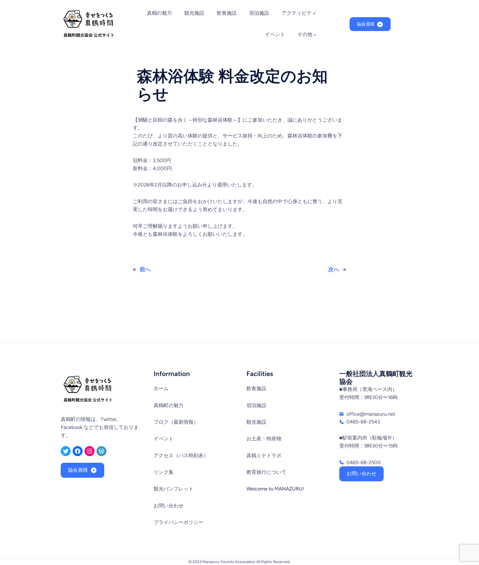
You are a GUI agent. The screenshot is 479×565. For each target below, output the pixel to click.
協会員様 (365, 24)
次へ (333, 269)
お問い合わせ (361, 474)
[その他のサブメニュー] (315, 34)
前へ (145, 269)
